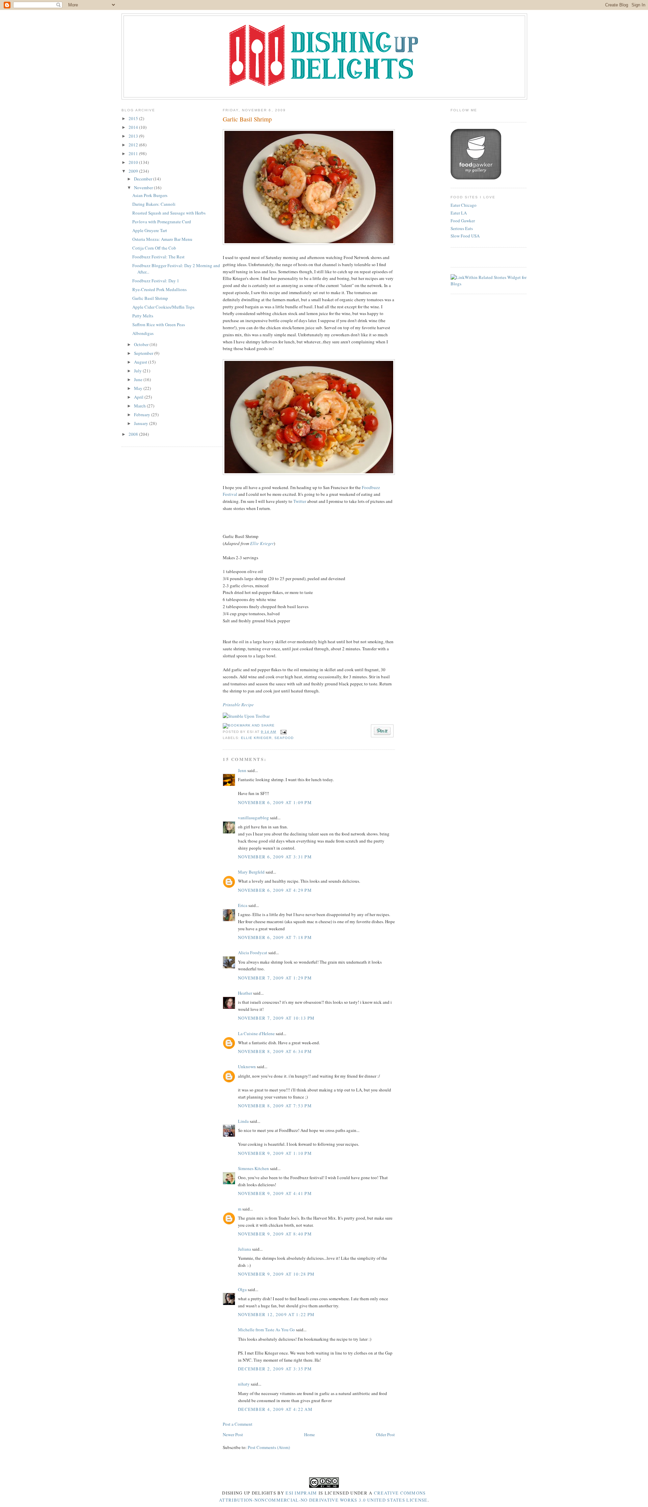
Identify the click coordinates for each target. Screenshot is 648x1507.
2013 (134, 136)
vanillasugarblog (253, 818)
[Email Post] (282, 732)
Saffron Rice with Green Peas (158, 324)
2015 (134, 118)
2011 (134, 153)
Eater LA (459, 213)
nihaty (244, 1384)
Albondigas (143, 333)
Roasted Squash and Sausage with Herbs (169, 213)
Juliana (244, 1249)
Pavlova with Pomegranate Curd (161, 222)
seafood (284, 738)
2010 (134, 162)
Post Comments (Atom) (269, 1447)
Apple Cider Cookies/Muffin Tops (163, 307)
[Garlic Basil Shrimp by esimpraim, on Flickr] (309, 243)
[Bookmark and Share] (249, 725)
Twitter (299, 501)
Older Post (385, 1434)
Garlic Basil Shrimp (150, 298)
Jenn (242, 770)
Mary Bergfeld (251, 872)
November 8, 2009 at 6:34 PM (275, 1051)
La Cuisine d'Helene (256, 1033)
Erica (242, 905)
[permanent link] (246, 716)
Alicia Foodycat (252, 952)
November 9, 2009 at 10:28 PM (276, 1274)
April (139, 397)
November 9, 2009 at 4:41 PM (275, 1193)
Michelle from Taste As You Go (266, 1330)
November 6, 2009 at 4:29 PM (275, 890)
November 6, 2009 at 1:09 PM (275, 802)
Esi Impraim (301, 1493)
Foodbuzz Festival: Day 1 (155, 281)
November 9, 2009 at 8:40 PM (275, 1234)
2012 (134, 145)
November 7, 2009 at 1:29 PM (275, 978)
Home (309, 1434)
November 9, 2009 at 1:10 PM (275, 1153)
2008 (134, 434)
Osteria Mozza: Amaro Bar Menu (162, 239)
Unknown (247, 1066)
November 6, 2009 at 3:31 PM (275, 857)
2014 (134, 127)
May (138, 388)
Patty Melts (142, 316)
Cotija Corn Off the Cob (154, 248)
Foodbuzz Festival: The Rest (158, 257)
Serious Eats (462, 228)
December (143, 179)
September (144, 353)
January (141, 423)
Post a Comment (237, 1424)
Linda (243, 1121)
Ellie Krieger (262, 543)
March (140, 406)
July (138, 371)
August (141, 362)
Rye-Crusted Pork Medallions (159, 289)
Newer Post (233, 1434)
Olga (242, 1289)
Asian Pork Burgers (149, 195)
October (142, 344)
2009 (134, 171)
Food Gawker (463, 221)
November (144, 187)
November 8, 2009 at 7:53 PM (275, 1106)
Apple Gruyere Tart (149, 230)
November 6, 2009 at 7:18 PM (275, 937)
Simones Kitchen (253, 1168)
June (138, 379)
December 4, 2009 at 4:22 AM (275, 1409)
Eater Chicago (464, 205)
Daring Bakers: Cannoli (154, 204)
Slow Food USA (465, 236)
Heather (245, 993)
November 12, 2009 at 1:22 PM (276, 1314)
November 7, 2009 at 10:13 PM (276, 1018)
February (142, 414)
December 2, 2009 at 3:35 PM (275, 1369)
